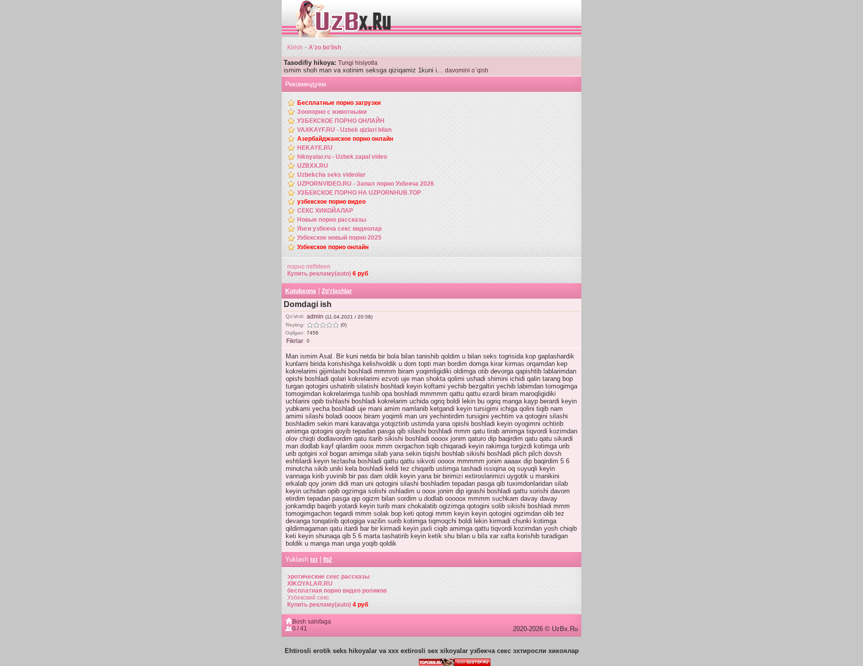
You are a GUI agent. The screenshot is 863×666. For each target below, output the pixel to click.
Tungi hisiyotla (358, 62)
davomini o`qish (466, 70)
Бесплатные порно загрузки (339, 102)
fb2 (327, 559)
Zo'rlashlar (337, 291)
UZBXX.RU (312, 165)
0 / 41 (299, 628)
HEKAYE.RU (315, 147)
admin (315, 316)
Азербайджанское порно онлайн (345, 138)
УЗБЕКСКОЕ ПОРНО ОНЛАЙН (341, 120)
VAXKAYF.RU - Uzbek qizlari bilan (344, 129)
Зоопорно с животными (332, 111)
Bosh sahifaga (311, 621)
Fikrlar (294, 340)
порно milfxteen (309, 266)
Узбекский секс (308, 597)
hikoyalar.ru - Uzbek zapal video (342, 156)
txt (314, 559)
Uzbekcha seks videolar (331, 174)
